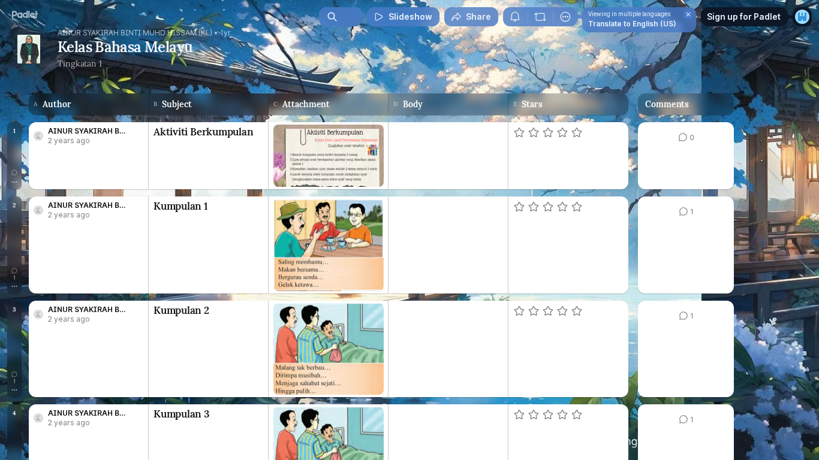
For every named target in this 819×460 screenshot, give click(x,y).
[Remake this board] (540, 16)
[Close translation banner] (688, 14)
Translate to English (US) (632, 23)
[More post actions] (14, 182)
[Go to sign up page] (802, 16)
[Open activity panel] (515, 16)
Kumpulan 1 (180, 206)
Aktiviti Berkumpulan (203, 131)
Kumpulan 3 (181, 413)
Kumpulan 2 (181, 310)
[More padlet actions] (565, 16)
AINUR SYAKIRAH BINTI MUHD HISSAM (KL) (135, 33)
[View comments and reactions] (14, 172)
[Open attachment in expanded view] (328, 156)
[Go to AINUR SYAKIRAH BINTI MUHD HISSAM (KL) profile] (38, 136)
